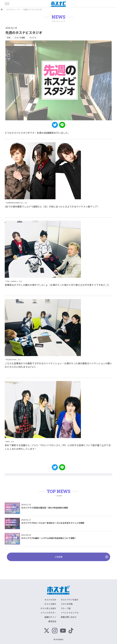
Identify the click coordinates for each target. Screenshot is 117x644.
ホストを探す (50, 603)
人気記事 (58, 556)
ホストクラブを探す (70, 599)
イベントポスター (48, 612)
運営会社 (52, 621)
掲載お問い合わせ (69, 617)
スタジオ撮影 (19, 37)
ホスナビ (33, 37)
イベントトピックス (70, 612)
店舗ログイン (50, 617)
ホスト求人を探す (48, 608)
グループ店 (66, 608)
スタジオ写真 (67, 603)
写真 (8, 37)
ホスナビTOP (50, 599)
